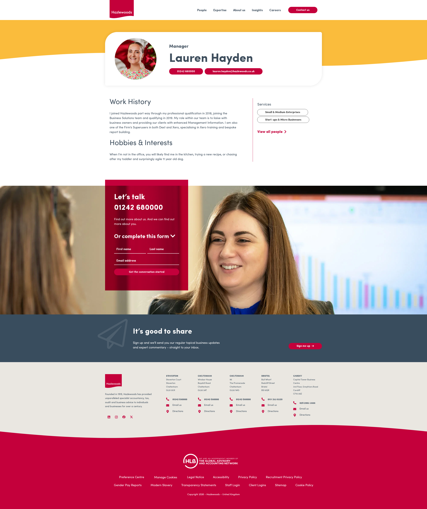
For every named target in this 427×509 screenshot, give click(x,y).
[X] (131, 417)
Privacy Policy (247, 477)
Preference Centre (131, 477)
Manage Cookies (165, 477)
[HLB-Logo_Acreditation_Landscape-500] (213, 461)
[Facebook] (124, 417)
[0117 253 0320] (264, 399)
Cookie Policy (304, 485)
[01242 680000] (169, 399)
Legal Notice (195, 477)
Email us (176, 405)
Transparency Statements (198, 485)
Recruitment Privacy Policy (284, 477)
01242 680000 (138, 206)
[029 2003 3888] (296, 402)
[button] (209, 10)
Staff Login (232, 485)
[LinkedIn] (109, 417)
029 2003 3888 (307, 402)
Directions (177, 411)
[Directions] (169, 411)
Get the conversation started (146, 272)
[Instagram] (116, 417)
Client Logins (257, 485)
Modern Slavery (161, 485)
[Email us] (169, 405)
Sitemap (280, 485)
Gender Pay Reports (128, 485)
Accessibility (221, 477)
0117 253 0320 (275, 399)
